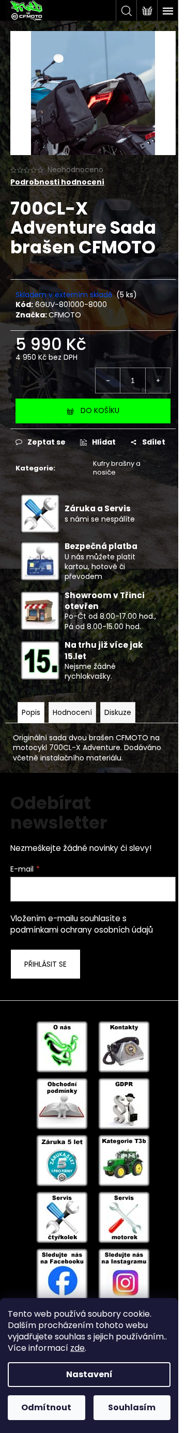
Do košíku (100, 410)
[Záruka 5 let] (62, 1160)
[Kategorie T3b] (124, 1160)
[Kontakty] (124, 1046)
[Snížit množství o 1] (108, 380)
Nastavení (89, 1374)
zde (77, 1348)
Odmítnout (46, 1407)
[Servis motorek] (124, 1217)
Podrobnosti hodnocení (57, 182)
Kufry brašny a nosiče (117, 468)
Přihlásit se (45, 964)
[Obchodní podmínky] (62, 1103)
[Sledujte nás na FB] (62, 1274)
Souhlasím (132, 1407)
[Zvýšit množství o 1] (157, 380)
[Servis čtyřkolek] (62, 1217)
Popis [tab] (31, 712)
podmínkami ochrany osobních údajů (81, 929)
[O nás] (62, 1046)
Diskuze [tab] (117, 712)
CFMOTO (65, 315)
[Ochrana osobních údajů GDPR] (124, 1103)
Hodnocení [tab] (72, 712)
